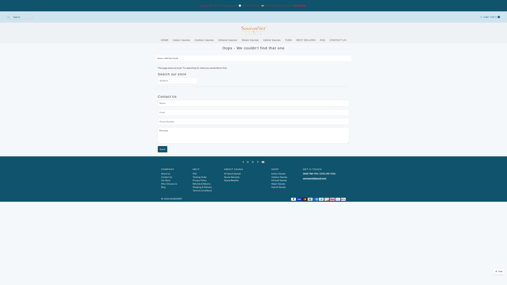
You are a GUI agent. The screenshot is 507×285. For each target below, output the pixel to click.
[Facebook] (243, 162)
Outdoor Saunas (204, 40)
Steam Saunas (250, 40)
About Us (165, 173)
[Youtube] (263, 162)
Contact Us (166, 177)
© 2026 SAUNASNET (171, 198)
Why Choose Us (169, 183)
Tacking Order (200, 177)
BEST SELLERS (306, 40)
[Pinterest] (258, 162)
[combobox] (19, 17)
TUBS (288, 40)
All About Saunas (232, 173)
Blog (163, 187)
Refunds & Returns (201, 183)
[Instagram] (248, 162)
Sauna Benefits (231, 180)
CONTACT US (338, 40)
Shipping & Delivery (202, 187)
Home (160, 58)
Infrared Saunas (227, 40)
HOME (164, 40)
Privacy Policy (200, 180)
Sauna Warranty (232, 177)
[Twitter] (253, 162)
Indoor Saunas (181, 40)
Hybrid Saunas (272, 40)
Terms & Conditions (202, 190)
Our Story (165, 180)
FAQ (322, 40)
